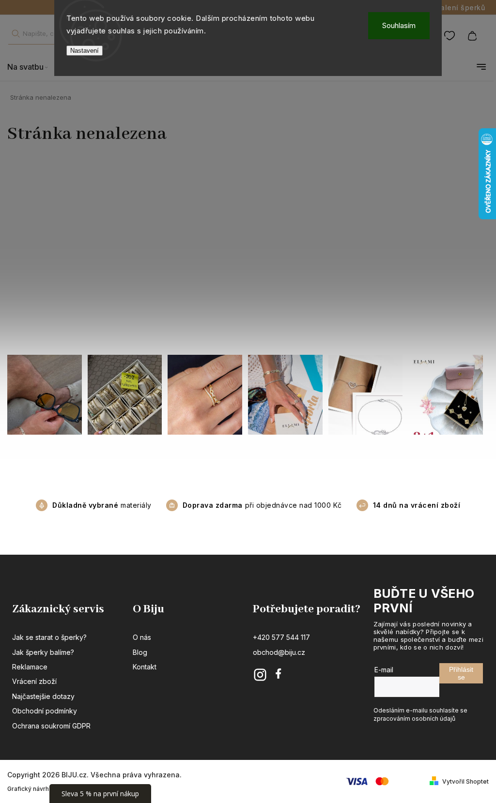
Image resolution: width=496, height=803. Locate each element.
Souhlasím (399, 25)
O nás (142, 637)
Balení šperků (460, 7)
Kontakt (144, 667)
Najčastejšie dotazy (43, 696)
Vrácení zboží (34, 681)
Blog (140, 652)
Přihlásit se (461, 673)
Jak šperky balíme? (43, 652)
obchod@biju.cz (279, 652)
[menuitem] (32, 67)
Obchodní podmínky (44, 711)
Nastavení (84, 50)
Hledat (15, 34)
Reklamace (29, 667)
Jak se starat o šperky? (49, 637)
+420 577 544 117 (281, 637)
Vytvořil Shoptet (465, 781)
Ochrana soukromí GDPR (51, 726)
